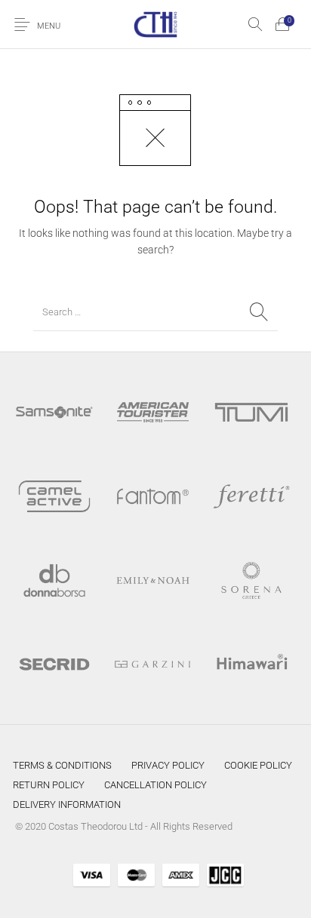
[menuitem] (62, 765)
